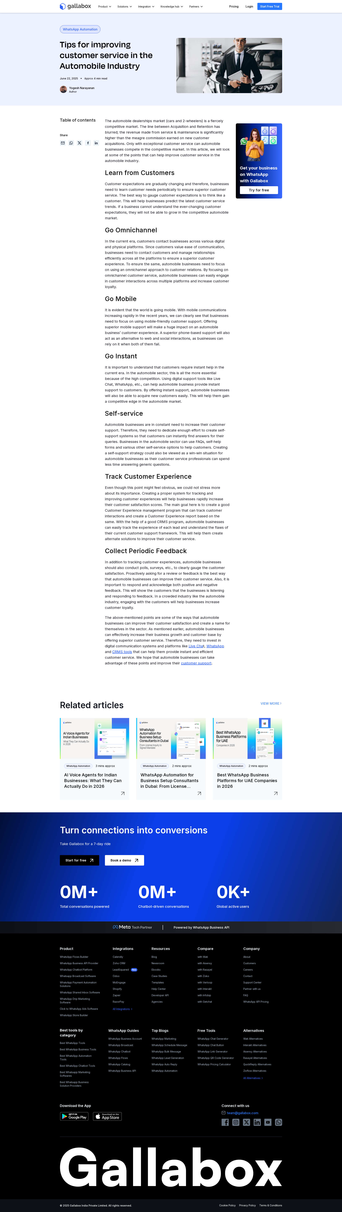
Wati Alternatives (253, 1038)
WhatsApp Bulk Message (166, 1051)
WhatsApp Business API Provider (79, 963)
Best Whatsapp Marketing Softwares (75, 1074)
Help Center (159, 988)
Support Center (252, 982)
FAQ (245, 995)
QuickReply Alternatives (257, 1064)
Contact (247, 976)
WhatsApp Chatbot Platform (76, 969)
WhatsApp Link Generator (213, 1051)
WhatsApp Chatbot (119, 1051)
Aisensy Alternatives (255, 1051)
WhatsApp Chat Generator (213, 1038)
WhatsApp (215, 646)
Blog (154, 956)
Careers (248, 969)
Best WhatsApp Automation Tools (76, 1057)
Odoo (116, 976)
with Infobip (204, 995)
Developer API (160, 995)
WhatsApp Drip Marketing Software (75, 1000)
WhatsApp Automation (80, 29)
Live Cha (196, 646)
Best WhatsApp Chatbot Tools (77, 1065)
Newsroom (158, 963)
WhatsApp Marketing (164, 1038)
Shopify (117, 988)
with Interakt (205, 988)
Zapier (116, 995)
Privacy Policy (247, 1205)
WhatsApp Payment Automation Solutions (78, 984)
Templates (158, 982)
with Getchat (205, 1001)
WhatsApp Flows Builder (74, 956)
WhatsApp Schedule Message (169, 1045)
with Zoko (203, 976)
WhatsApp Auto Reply (164, 1064)
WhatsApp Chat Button (211, 1045)
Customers (249, 963)
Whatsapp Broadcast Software (78, 976)
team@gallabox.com (242, 1113)
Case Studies (159, 976)
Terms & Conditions (270, 1205)
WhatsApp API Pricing (256, 1001)
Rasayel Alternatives (255, 1057)
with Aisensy (205, 963)
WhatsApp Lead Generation (168, 1057)
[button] (105, 6)
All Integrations (121, 1008)
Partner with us (252, 988)
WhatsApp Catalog (119, 1064)
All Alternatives (251, 1078)
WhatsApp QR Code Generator (216, 1057)
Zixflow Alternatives (254, 1070)
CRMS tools (122, 652)
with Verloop (205, 982)
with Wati (203, 956)
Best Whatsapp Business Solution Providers (74, 1084)
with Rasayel (205, 969)
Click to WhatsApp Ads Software (79, 1008)
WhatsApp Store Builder (74, 1015)
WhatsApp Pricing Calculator (214, 1064)
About (246, 956)
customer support (196, 663)
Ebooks (156, 969)
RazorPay (118, 1001)
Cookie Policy (227, 1205)
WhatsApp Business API (122, 1070)
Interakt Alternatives (254, 1045)
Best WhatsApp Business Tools (78, 1049)
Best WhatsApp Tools (72, 1042)
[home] (75, 6)
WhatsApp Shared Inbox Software (80, 992)
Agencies (157, 1001)
